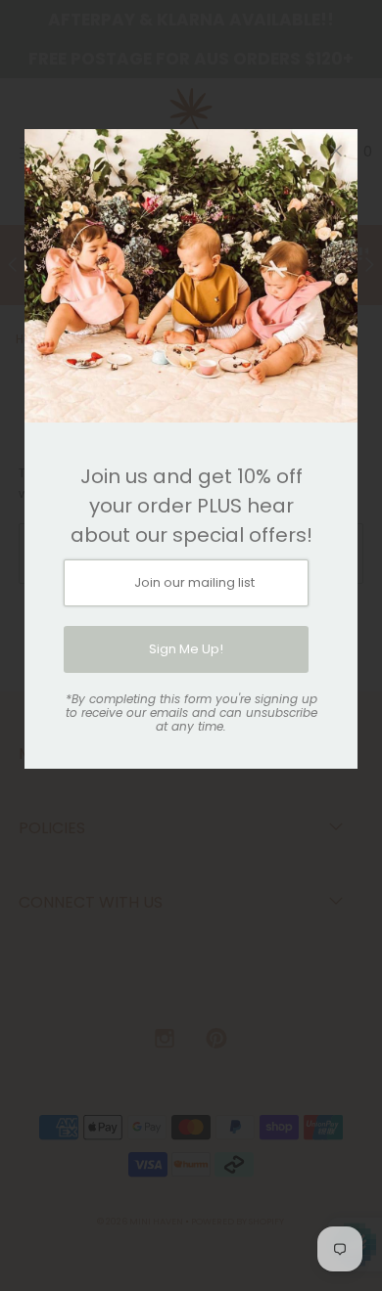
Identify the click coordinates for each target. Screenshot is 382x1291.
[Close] (336, 150)
